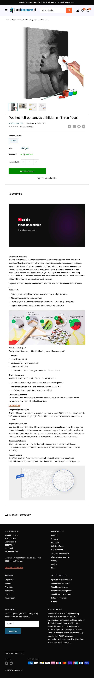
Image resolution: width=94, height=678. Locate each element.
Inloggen (8, 583)
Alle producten (16, 20)
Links (53, 568)
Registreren (9, 580)
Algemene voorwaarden (60, 557)
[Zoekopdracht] (69, 10)
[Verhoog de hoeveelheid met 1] (36, 162)
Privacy (54, 561)
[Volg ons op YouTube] (11, 663)
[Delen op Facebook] (69, 126)
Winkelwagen (10, 598)
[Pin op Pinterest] (74, 126)
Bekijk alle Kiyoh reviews (14, 567)
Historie (8, 594)
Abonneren (13, 631)
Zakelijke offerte (57, 546)
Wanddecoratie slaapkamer (61, 591)
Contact (54, 535)
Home (7, 20)
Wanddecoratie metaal (59, 587)
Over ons (54, 539)
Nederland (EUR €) (12, 653)
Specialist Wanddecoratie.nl (61, 580)
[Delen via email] (83, 126)
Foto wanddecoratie (59, 598)
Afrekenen (9, 587)
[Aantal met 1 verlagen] (23, 162)
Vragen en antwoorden (60, 553)
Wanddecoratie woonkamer (61, 594)
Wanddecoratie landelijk (60, 583)
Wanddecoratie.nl (16, 123)
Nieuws (54, 601)
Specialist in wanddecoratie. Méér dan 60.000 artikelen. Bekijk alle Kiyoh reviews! (47, 2)
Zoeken (54, 564)
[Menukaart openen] (6, 10)
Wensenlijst (9, 591)
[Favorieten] (82, 10)
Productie (55, 543)
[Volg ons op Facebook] (6, 663)
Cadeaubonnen (57, 550)
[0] (87, 10)
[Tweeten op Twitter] (79, 126)
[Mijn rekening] (77, 10)
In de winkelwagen (27, 171)
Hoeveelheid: (14, 162)
